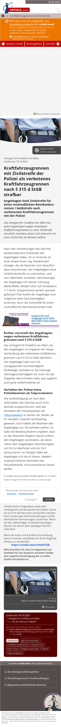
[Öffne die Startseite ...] (24, 7)
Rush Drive (12, 648)
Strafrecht (12, 640)
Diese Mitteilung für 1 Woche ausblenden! (30, 38)
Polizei (45, 648)
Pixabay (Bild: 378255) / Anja (50, 117)
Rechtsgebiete (34, 43)
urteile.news (19, 713)
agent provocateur (30, 640)
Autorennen (37, 644)
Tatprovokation (14, 653)
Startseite (11, 493)
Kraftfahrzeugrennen (17, 644)
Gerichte (50, 43)
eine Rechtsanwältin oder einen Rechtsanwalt (22, 719)
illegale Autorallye (30, 648)
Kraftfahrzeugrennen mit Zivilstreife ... (31, 16)
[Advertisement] (30, 80)
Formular (4, 723)
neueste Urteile (14, 43)
